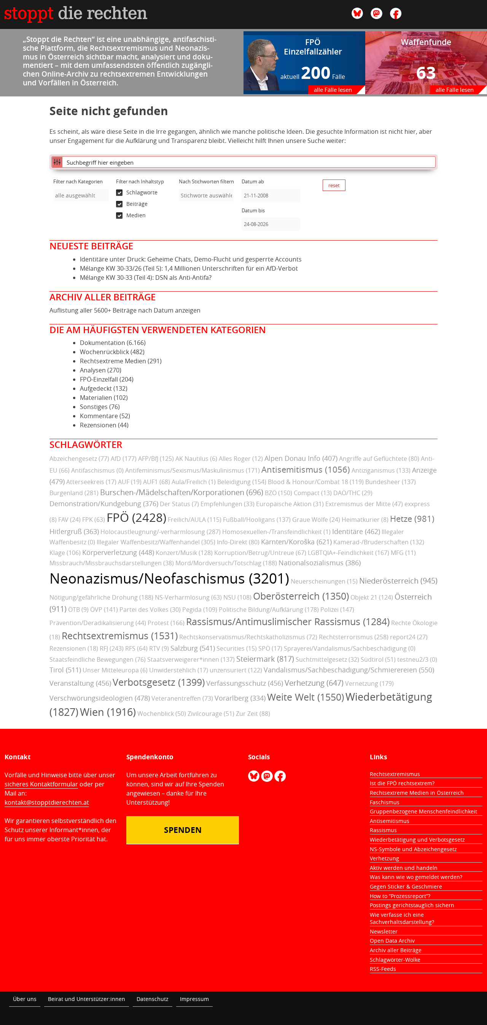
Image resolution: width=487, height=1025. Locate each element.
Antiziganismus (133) (381, 470)
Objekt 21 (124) (371, 597)
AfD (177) (124, 458)
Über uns (25, 999)
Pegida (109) (199, 609)
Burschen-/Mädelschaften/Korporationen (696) (181, 492)
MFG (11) (403, 553)
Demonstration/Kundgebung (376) (103, 503)
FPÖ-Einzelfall (99, 379)
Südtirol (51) (378, 659)
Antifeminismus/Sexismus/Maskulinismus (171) (192, 470)
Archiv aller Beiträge (396, 950)
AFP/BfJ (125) (156, 458)
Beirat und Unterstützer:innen (86, 999)
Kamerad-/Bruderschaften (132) (378, 542)
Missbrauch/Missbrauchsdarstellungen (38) (111, 563)
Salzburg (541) (192, 648)
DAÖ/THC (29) (352, 493)
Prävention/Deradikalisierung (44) (97, 623)
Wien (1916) (108, 712)
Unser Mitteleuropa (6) (115, 670)
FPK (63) (93, 519)
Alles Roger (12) (241, 458)
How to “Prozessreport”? (400, 896)
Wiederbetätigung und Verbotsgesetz (417, 839)
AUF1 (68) (156, 482)
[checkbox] (143, 192)
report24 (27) (409, 637)
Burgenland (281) (74, 493)
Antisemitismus (389, 820)
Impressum (194, 999)
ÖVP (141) (104, 609)
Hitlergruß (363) (74, 531)
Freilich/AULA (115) (194, 519)
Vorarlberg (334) (240, 698)
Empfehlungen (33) (228, 504)
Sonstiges (94, 407)
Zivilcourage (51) (211, 713)
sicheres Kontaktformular (41, 784)
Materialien (96, 397)
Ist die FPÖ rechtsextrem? (402, 783)
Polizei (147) (337, 609)
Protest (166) (166, 623)
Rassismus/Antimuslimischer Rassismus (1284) (288, 621)
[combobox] (80, 195)
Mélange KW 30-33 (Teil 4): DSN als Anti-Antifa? (146, 277)
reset (334, 185)
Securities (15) (236, 648)
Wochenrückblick (104, 352)
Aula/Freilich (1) (194, 482)
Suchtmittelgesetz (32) (327, 659)
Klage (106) (65, 553)
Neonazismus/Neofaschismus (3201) (169, 578)
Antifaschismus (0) (97, 470)
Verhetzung (384, 858)
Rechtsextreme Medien (113, 361)
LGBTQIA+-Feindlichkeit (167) (348, 553)
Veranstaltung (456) (80, 683)
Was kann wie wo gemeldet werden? (416, 877)
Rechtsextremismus (395, 774)
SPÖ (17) (270, 648)
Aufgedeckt (96, 388)
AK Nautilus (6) (196, 458)
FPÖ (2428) (136, 517)
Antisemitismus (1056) (305, 469)
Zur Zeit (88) (253, 713)
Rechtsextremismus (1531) (120, 635)
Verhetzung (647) (314, 683)
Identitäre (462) (356, 531)
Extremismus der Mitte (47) (364, 504)
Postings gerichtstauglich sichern (412, 905)
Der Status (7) (179, 504)
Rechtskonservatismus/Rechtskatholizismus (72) (248, 637)
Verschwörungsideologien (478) (99, 698)
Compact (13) (313, 493)
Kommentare (99, 416)
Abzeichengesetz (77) (79, 458)
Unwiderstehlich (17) (178, 670)
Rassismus (383, 830)
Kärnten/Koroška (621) (296, 541)
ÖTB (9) (78, 609)
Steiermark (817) (265, 659)
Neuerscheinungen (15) (324, 581)
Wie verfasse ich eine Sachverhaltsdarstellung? (402, 918)
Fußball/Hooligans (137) (257, 519)
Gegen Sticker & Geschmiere (406, 886)
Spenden (183, 830)
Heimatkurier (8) (365, 519)
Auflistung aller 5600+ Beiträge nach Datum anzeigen (125, 310)
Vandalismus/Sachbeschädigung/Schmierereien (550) (349, 669)
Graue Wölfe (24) (316, 519)
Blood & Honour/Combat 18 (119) (316, 482)
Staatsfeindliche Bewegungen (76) (97, 659)
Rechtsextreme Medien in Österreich (417, 792)
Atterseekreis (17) (91, 482)
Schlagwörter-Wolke (395, 959)
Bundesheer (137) (390, 482)
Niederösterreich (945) (398, 581)
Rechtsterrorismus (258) (353, 637)
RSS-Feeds (383, 968)
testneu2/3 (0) (417, 659)
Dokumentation (102, 342)
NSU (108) (237, 597)
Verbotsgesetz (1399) (159, 682)
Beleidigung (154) (241, 482)
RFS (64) (136, 648)
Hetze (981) (412, 519)
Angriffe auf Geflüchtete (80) (379, 458)
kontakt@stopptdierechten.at (47, 802)
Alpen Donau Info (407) (300, 458)
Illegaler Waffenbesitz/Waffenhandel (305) (156, 542)
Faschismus (384, 802)
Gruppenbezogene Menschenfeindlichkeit (423, 811)
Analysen (93, 370)
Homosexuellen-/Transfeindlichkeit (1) (276, 532)
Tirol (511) (65, 669)
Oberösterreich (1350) (301, 596)
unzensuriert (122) (236, 670)
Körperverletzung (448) (118, 552)
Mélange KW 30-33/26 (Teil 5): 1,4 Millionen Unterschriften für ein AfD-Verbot (189, 268)
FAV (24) (69, 519)
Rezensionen (98, 425)
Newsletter (384, 931)
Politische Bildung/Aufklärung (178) (269, 609)
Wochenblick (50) (161, 713)
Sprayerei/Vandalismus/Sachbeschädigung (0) (349, 648)
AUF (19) (130, 482)
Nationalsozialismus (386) (320, 562)
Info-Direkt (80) (238, 542)
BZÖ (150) (278, 493)
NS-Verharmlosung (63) (188, 597)
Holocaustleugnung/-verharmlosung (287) (160, 532)
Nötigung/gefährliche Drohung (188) (101, 597)
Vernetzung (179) (369, 683)
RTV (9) (159, 648)
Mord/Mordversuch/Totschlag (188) (226, 563)
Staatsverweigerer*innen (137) (191, 659)
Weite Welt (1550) (305, 697)
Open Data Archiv (392, 940)
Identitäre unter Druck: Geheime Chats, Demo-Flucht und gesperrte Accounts (191, 259)
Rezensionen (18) (73, 648)
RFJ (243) (112, 648)
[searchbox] (81, 196)
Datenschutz (153, 999)
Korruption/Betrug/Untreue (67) (260, 553)
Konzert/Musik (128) (184, 553)
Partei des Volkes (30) (150, 609)
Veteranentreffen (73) (182, 698)
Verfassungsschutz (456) (244, 683)
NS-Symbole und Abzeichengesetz (413, 849)
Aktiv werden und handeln (404, 867)
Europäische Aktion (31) (290, 504)
